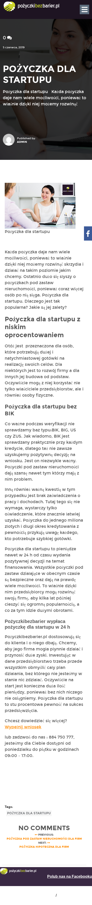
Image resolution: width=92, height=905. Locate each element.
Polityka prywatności (75, 895)
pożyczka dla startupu (29, 813)
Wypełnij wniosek (23, 727)
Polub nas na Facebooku (69, 876)
